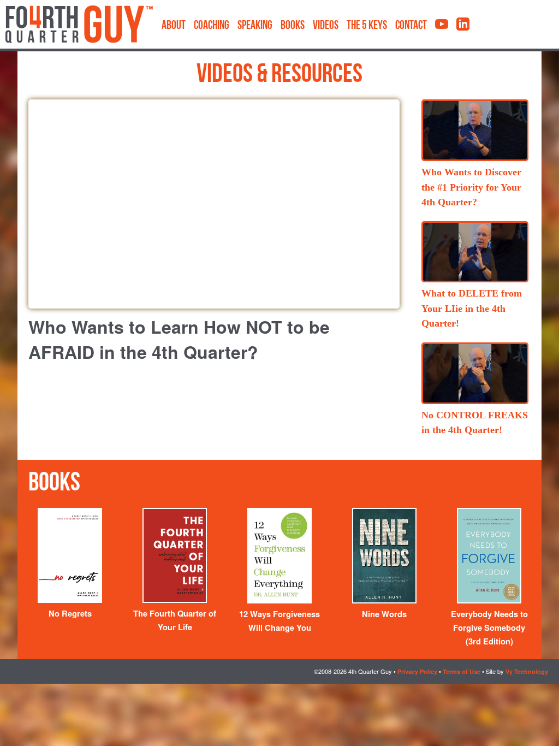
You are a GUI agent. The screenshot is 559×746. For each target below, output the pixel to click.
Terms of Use (461, 671)
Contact (411, 26)
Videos (325, 26)
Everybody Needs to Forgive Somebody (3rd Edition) (489, 627)
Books (293, 26)
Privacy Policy (417, 671)
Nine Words (384, 614)
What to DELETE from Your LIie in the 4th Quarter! (471, 308)
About (174, 26)
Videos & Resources (279, 75)
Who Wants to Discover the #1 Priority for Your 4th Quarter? (471, 187)
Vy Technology (527, 671)
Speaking (254, 26)
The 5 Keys (367, 26)
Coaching (211, 26)
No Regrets (70, 613)
